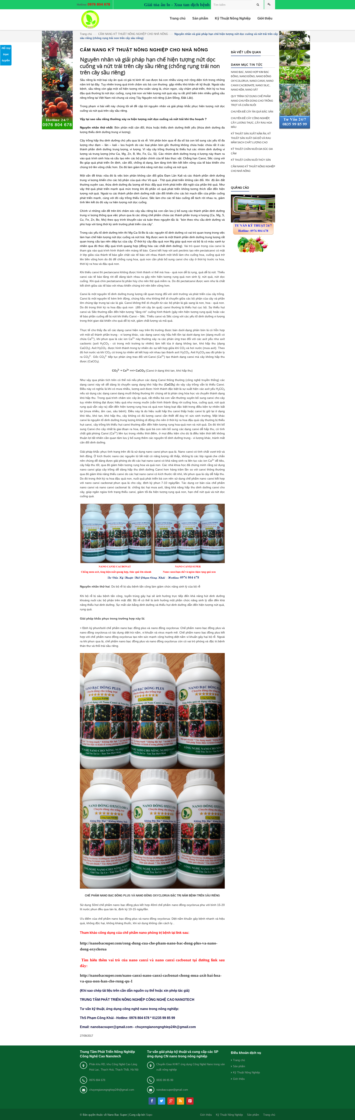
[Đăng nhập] (269, 4)
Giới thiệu (239, 1078)
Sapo (149, 1114)
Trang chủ (86, 34)
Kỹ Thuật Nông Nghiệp (246, 1072)
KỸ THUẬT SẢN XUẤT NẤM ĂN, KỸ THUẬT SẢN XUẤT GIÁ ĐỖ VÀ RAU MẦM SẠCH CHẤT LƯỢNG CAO (251, 138)
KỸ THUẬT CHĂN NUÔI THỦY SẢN (251, 159)
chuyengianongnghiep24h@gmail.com (111, 1089)
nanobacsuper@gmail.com (172, 1089)
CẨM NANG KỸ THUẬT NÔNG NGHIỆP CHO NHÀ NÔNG (133, 34)
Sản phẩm (239, 1066)
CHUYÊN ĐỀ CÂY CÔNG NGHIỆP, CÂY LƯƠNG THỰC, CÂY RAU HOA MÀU (251, 123)
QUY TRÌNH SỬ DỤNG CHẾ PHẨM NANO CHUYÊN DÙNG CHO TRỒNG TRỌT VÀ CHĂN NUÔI (252, 101)
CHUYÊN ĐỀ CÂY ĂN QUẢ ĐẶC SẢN (252, 111)
